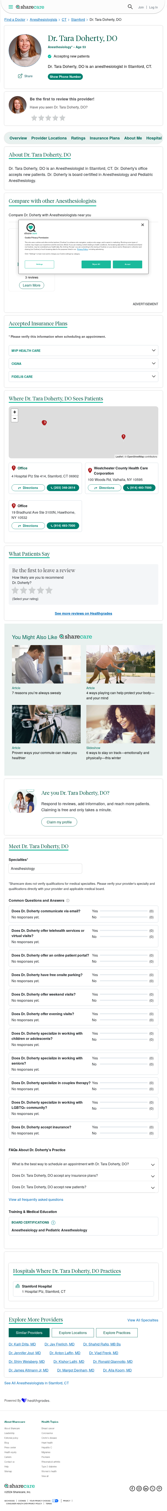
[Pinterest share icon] (159, 1489)
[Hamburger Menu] (11, 6)
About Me (133, 138)
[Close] (142, 224)
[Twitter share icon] (152, 1489)
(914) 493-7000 (141, 487)
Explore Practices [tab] (116, 1332)
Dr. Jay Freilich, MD (60, 1344)
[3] (48, 116)
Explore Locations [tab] (73, 1332)
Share (28, 76)
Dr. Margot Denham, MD (75, 1370)
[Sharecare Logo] (30, 6)
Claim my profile (59, 821)
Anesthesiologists (43, 19)
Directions (30, 487)
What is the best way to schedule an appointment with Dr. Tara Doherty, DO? (70, 1163)
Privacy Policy (82, 249)
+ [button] (14, 412)
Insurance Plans (105, 138)
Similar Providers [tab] (29, 1332)
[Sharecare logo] (52, 1486)
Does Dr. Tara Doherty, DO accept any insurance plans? (55, 1175)
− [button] (14, 418)
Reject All (96, 264)
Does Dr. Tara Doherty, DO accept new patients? (49, 1186)
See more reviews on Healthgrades (83, 613)
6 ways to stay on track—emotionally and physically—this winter (117, 755)
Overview (18, 138)
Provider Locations (49, 138)
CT (64, 19)
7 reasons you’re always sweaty (36, 692)
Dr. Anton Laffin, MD (65, 1352)
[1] (33, 116)
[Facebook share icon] (132, 1489)
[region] (83, 247)
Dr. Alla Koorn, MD (117, 1370)
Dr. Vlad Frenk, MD (103, 1352)
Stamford (78, 19)
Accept (127, 264)
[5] (62, 116)
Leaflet (119, 456)
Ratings (78, 138)
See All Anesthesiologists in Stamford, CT (36, 1382)
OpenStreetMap (135, 456)
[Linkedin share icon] (145, 1489)
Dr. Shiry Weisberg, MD (27, 1361)
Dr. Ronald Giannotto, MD (113, 1361)
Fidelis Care (22, 376)
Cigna (16, 363)
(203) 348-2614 (64, 487)
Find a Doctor (14, 19)
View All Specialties (142, 1320)
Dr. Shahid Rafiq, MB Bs (102, 1344)
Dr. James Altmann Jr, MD (28, 1370)
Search (130, 7)
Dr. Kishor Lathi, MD (68, 1361)
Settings (39, 264)
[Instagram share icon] (139, 1489)
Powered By (12, 1400)
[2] (41, 116)
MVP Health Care (26, 350)
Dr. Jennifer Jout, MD (25, 1352)
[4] (55, 116)
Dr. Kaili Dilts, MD (22, 1344)
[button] (67, 900)
